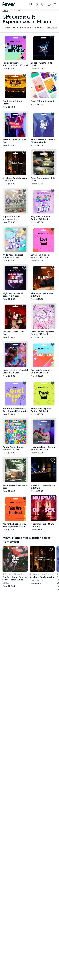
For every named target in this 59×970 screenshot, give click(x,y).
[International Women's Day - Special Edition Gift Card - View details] (15, 393)
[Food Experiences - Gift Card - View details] (44, 162)
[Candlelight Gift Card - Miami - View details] (15, 85)
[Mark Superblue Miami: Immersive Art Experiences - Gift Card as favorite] (24, 191)
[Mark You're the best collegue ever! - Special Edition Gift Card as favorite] (24, 498)
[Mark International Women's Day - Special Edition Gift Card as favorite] (24, 383)
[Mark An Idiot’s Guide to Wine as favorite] (51, 550)
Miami (5, 10)
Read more (51, 27)
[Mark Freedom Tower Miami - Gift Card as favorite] (53, 460)
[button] (17, 10)
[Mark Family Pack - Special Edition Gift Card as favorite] (24, 421)
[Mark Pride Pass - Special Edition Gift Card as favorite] (24, 229)
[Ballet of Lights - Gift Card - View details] (44, 47)
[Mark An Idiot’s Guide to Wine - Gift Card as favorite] (24, 153)
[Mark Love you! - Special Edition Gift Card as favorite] (53, 229)
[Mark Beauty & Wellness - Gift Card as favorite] (24, 460)
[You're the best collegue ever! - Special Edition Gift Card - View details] (15, 508)
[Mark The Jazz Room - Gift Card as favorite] (24, 306)
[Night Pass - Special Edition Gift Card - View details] (15, 277)
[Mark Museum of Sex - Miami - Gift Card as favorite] (53, 498)
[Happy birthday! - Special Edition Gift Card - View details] (15, 47)
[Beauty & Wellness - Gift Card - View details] (15, 469)
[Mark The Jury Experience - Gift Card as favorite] (53, 268)
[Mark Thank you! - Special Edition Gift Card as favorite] (53, 383)
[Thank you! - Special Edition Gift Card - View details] (44, 393)
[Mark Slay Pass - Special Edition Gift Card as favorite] (53, 191)
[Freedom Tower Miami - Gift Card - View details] (44, 469)
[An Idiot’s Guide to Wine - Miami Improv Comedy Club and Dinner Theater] (42, 559)
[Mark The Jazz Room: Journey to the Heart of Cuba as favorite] (24, 550)
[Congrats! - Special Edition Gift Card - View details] (44, 354)
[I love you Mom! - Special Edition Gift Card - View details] (15, 354)
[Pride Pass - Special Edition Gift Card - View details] (15, 239)
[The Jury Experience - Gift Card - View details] (44, 277)
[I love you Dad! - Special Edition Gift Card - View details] (44, 431)
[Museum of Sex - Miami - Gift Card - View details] (44, 508)
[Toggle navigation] (55, 4)
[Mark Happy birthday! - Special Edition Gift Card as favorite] (24, 37)
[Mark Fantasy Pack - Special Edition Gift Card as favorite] (53, 306)
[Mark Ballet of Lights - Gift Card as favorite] (53, 37)
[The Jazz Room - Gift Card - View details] (15, 316)
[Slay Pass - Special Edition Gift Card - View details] (44, 200)
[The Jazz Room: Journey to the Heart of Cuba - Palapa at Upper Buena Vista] (15, 559)
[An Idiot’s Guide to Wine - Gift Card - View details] (15, 162)
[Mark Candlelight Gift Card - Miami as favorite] (24, 76)
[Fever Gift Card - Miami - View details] (44, 85)
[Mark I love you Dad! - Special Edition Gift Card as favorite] (53, 421)
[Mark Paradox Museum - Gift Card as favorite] (24, 114)
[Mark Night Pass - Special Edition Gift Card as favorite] (24, 268)
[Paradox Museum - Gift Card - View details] (15, 124)
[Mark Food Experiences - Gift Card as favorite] (53, 153)
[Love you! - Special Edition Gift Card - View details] (44, 239)
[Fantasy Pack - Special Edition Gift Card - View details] (44, 316)
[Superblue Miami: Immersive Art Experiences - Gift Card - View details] (15, 200)
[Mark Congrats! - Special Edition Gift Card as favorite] (53, 345)
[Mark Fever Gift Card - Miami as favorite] (53, 76)
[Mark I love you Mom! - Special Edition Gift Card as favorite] (24, 345)
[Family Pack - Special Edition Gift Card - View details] (15, 431)
